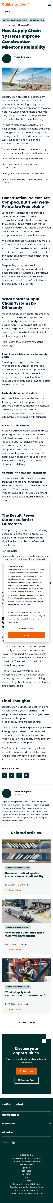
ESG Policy (26, 1181)
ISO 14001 (26, 1171)
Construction (37, 20)
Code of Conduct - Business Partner (27, 1194)
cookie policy (25, 604)
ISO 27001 (26, 1174)
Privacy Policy (26, 1165)
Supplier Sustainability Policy (26, 1184)
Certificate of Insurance (26, 1190)
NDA (26, 1177)
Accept (26, 635)
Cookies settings (26, 628)
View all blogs (28, 1022)
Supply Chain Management (15, 20)
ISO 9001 (26, 1168)
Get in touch (28, 1071)
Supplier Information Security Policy (26, 1187)
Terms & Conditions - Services (26, 1161)
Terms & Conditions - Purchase (26, 1158)
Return (8, 11)
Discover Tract (28, 1080)
